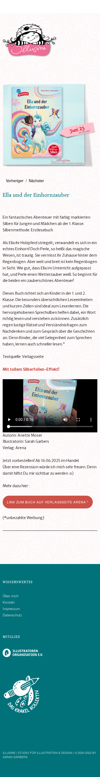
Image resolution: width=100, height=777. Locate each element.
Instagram (7, 738)
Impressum (11, 608)
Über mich (10, 595)
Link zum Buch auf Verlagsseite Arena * (48, 502)
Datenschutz (12, 614)
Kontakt (9, 602)
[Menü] (9, 6)
